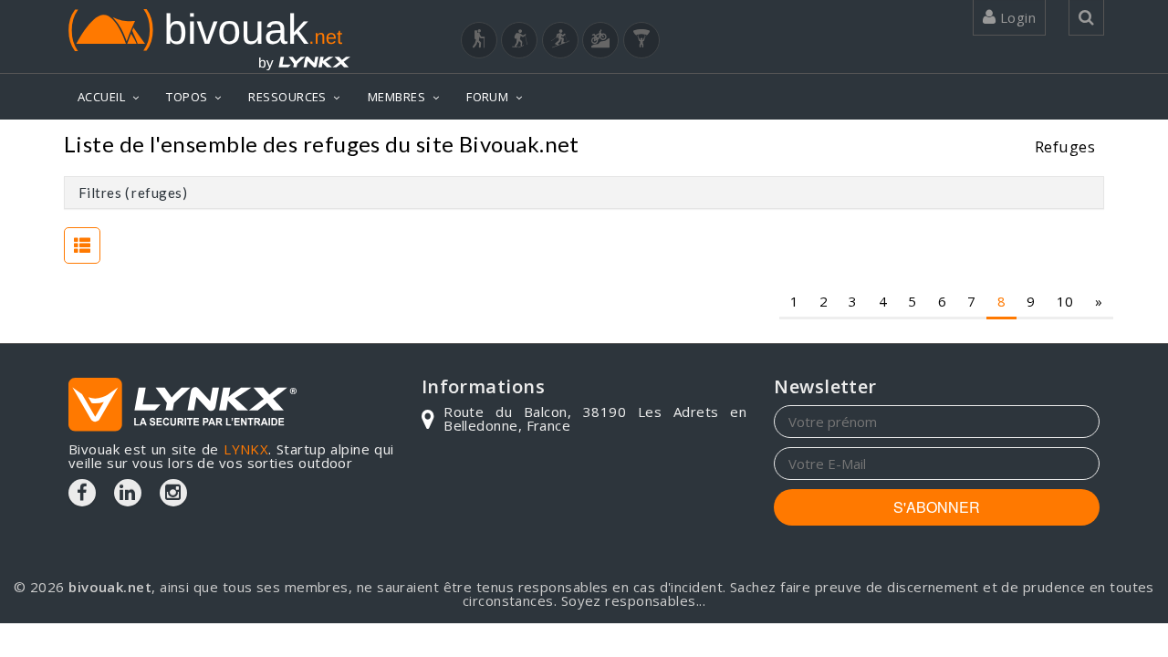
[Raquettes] (519, 40)
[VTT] (600, 40)
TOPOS (186, 97)
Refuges (1065, 146)
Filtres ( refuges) (132, 192)
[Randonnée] (479, 40)
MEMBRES (396, 97)
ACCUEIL (101, 97)
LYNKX (246, 449)
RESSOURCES (287, 97)
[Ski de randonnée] (560, 40)
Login (1016, 17)
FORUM (487, 97)
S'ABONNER (936, 506)
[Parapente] (641, 40)
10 (1065, 301)
